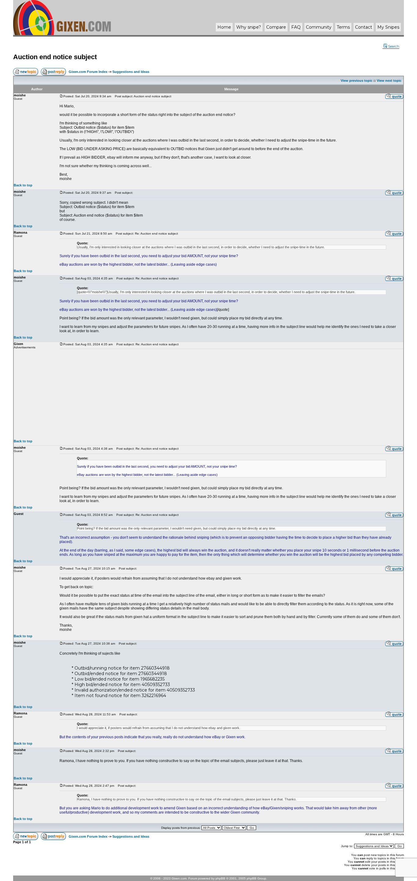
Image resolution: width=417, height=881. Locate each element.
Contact (363, 27)
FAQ (296, 27)
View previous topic (356, 80)
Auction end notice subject (55, 57)
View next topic (389, 80)
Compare (276, 27)
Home (224, 27)
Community (319, 27)
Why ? (248, 27)
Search (393, 46)
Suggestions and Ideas (130, 72)
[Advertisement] (231, 394)
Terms (343, 27)
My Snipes (388, 27)
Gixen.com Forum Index (88, 72)
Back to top (23, 185)
